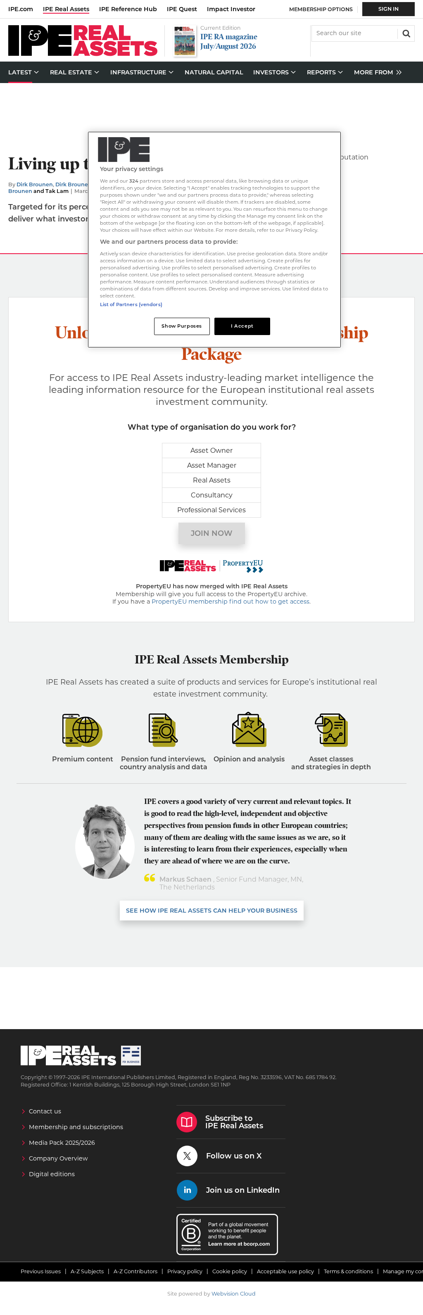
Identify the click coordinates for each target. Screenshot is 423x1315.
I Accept (242, 326)
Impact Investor (231, 9)
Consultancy (212, 495)
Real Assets (212, 480)
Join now (212, 533)
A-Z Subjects (87, 1271)
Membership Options (321, 9)
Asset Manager (211, 465)
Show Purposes (182, 326)
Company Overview (58, 1158)
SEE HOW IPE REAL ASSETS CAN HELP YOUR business (211, 910)
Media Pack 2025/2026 (62, 1142)
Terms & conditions (348, 1271)
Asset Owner (211, 450)
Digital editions (52, 1174)
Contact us (45, 1111)
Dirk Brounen (35, 184)
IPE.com (20, 9)
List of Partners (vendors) (131, 304)
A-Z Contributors (135, 1271)
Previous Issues (41, 1271)
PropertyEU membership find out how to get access (230, 601)
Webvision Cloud (234, 1294)
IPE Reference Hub (128, 9)
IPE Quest (182, 9)
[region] (214, 239)
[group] (375, 72)
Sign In (388, 9)
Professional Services (211, 510)
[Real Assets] (82, 54)
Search (405, 32)
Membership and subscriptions (76, 1127)
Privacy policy (184, 1271)
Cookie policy (229, 1271)
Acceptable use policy (285, 1271)
